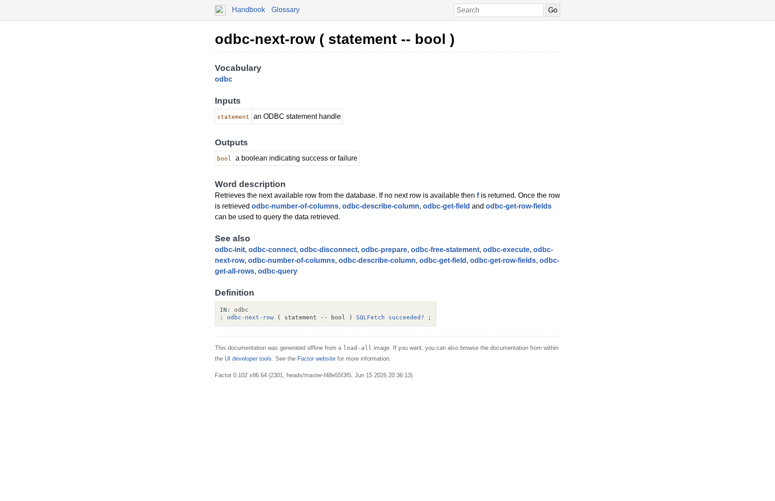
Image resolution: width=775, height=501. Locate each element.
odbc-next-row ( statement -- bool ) (335, 39)
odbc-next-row (250, 317)
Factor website (316, 358)
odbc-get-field (446, 206)
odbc (223, 79)
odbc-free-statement (445, 249)
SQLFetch (370, 317)
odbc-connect (272, 249)
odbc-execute (506, 249)
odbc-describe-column (380, 206)
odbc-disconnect (328, 249)
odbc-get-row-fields (519, 206)
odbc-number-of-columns (295, 206)
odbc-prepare (384, 249)
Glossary (285, 9)
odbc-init (230, 249)
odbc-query (277, 271)
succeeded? (406, 317)
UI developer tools (248, 358)
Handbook (248, 9)
